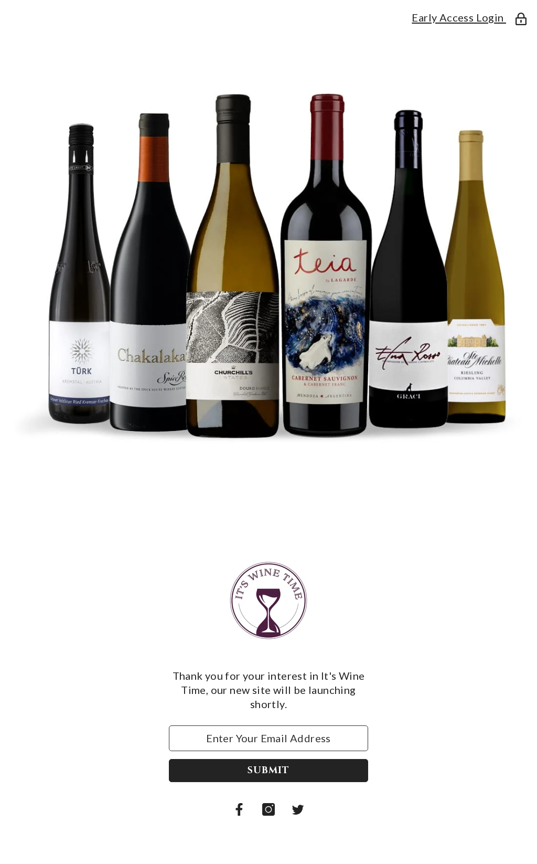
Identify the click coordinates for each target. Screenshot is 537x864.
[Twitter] (297, 809)
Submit (268, 770)
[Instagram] (268, 809)
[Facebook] (239, 809)
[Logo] (268, 600)
